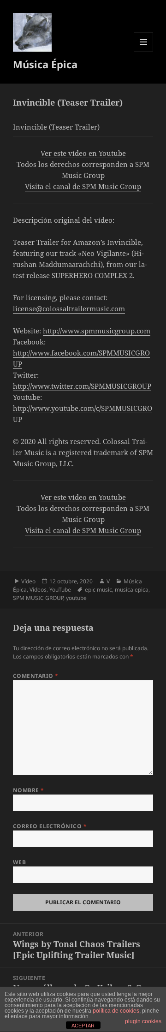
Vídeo (28, 581)
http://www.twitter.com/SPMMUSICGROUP (82, 386)
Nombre (28, 790)
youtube (76, 598)
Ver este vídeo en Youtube (83, 153)
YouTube (60, 589)
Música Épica (45, 64)
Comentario (36, 676)
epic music (98, 589)
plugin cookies (143, 1021)
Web (19, 862)
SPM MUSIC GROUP (38, 598)
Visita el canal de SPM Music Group (83, 186)
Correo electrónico (50, 826)
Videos (38, 589)
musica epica (131, 589)
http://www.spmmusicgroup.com (96, 330)
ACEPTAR (83, 1025)
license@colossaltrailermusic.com (69, 308)
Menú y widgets (143, 51)
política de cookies (116, 1011)
